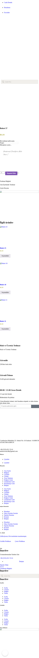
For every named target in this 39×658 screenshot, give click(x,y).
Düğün (6, 591)
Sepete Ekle (11, 173)
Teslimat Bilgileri (5, 181)
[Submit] (35, 406)
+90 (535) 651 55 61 (6, 558)
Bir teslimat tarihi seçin (7, 141)
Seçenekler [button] (5, 256)
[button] (19, 181)
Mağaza (6, 473)
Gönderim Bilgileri (6, 568)
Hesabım (7, 511)
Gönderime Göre (9, 482)
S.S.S (2, 567)
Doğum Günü (8, 480)
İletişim (6, 485)
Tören (6, 593)
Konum (6, 517)
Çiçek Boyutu (4, 188)
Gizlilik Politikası (6, 541)
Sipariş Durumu (9, 515)
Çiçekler (6, 459)
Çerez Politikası (19, 541)
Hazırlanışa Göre (9, 483)
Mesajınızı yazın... (6, 145)
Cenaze (6, 590)
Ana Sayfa (7, 471)
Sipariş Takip (4, 565)
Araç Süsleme (8, 478)
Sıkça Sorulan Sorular (11, 513)
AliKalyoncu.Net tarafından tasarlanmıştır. (13, 536)
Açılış (6, 588)
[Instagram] (2, 410)
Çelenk (6, 476)
